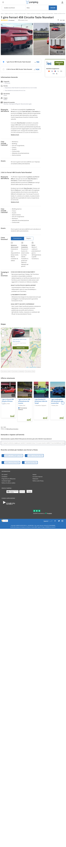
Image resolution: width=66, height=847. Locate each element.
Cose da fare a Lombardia (18, 371)
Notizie (34, 474)
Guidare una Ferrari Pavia (12, 462)
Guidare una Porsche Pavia (35, 455)
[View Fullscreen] (3, 335)
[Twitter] (59, 521)
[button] (62, 403)
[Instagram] (62, 521)
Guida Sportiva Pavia (31, 462)
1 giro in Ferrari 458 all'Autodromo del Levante (24, 401)
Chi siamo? (4, 474)
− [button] (3, 332)
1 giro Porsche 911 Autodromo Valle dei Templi (41, 401)
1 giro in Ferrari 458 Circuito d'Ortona (8, 400)
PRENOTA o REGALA (59, 63)
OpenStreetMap (33, 367)
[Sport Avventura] (32, 2)
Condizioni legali (6, 481)
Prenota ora (21, 348)
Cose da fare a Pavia (30, 371)
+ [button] (3, 330)
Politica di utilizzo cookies (8, 483)
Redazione (35, 478)
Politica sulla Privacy (38, 481)
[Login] (62, 2)
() (11, 20)
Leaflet (27, 367)
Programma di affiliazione (8, 478)
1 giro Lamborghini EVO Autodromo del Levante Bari (57, 401)
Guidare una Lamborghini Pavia (13, 455)
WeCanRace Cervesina (12, 429)
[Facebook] (55, 521)
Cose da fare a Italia (5, 371)
